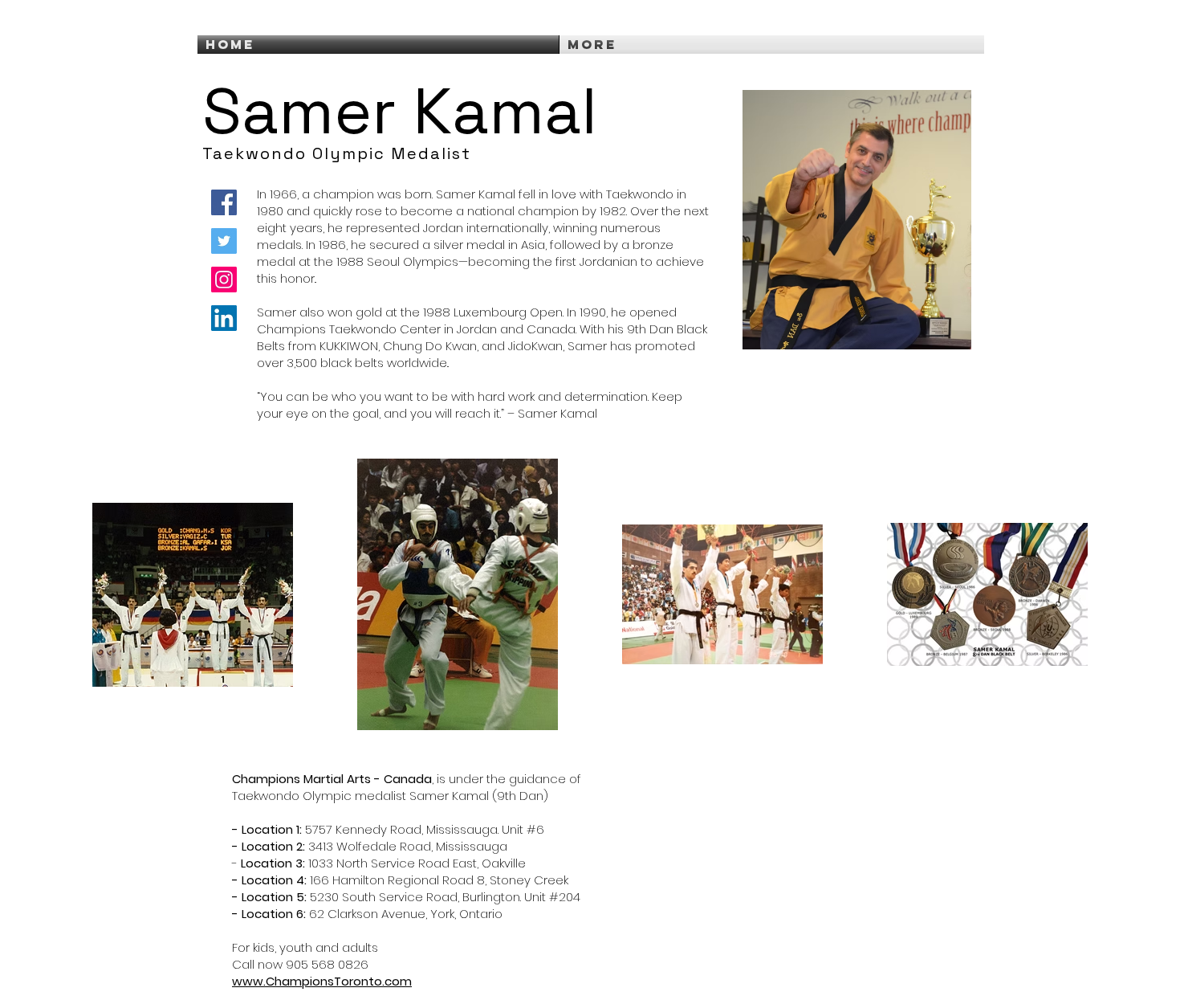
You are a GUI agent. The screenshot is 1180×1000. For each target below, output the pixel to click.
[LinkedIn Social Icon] (224, 318)
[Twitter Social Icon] (224, 241)
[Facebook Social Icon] (224, 202)
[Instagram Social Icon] (224, 279)
